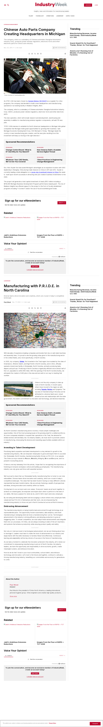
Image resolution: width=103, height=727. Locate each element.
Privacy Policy (52, 723)
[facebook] (29, 53)
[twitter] (35, 53)
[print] (65, 53)
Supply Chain (70, 16)
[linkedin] (32, 53)
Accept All (95, 723)
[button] (5, 5)
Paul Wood (7, 302)
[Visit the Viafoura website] (61, 256)
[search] (8, 5)
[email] (41, 53)
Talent (31, 16)
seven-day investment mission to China (45, 172)
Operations (50, 16)
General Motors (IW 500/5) (37, 101)
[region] (35, 252)
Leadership (59, 16)
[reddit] (38, 53)
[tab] (8, 248)
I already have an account (35, 270)
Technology (40, 16)
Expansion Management (11, 24)
